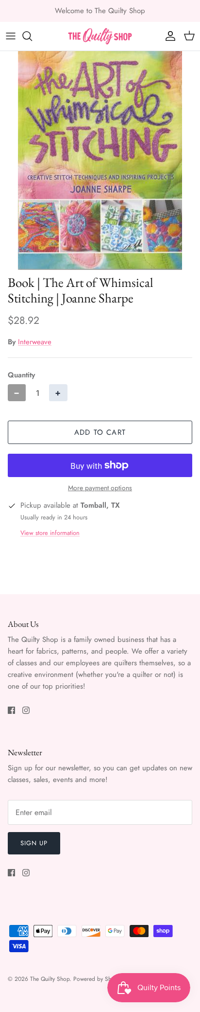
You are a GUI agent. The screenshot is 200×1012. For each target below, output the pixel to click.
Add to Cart (100, 432)
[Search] (32, 36)
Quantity (21, 375)
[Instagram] (26, 710)
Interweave (34, 342)
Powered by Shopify (98, 979)
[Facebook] (11, 710)
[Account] (168, 36)
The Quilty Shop (49, 979)
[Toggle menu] (10, 36)
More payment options (100, 488)
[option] (100, 160)
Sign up (34, 843)
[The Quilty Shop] (100, 36)
